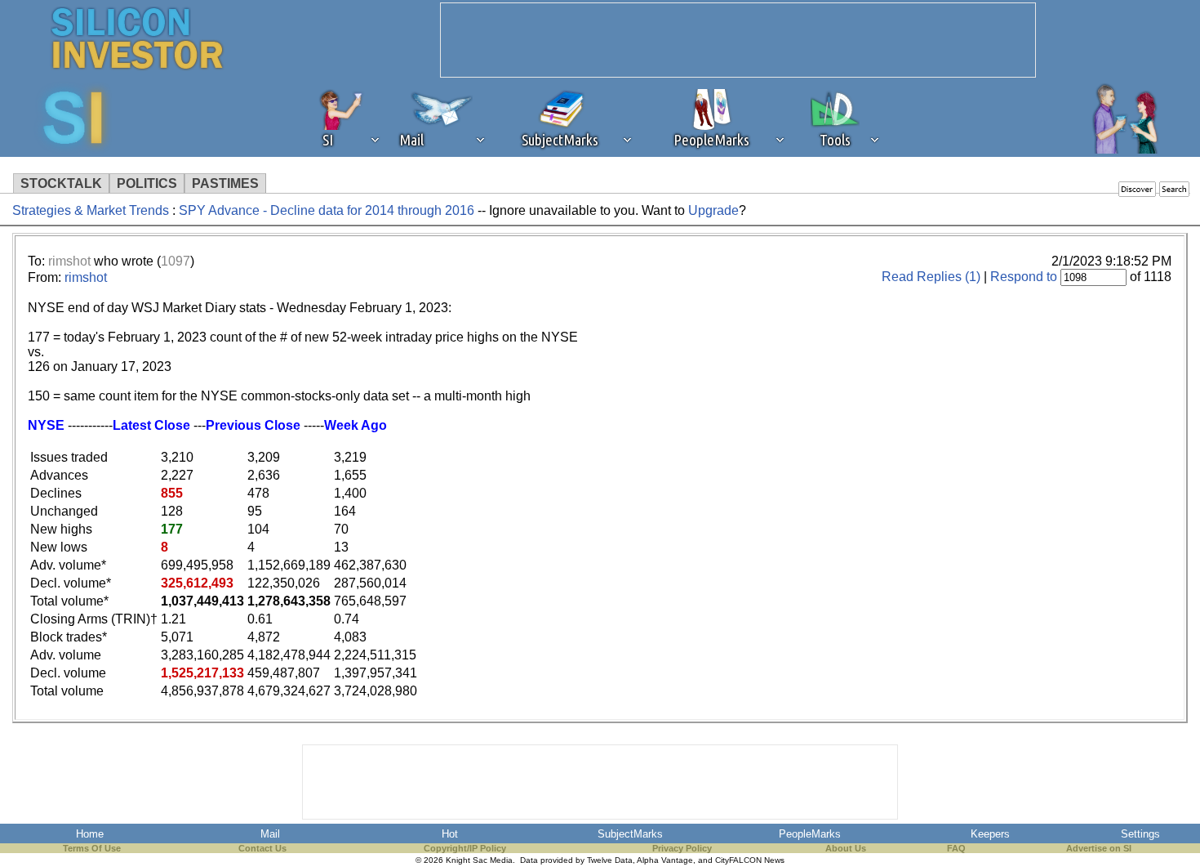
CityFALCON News (749, 860)
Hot (450, 834)
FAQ (956, 848)
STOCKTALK (61, 183)
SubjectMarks (630, 834)
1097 (175, 261)
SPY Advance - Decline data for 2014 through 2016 (328, 210)
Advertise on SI (1098, 848)
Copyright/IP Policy (465, 848)
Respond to (1023, 277)
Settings (1140, 834)
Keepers (990, 834)
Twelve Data (610, 860)
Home (90, 834)
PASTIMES (225, 183)
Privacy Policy (682, 848)
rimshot (69, 261)
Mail (270, 834)
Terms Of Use (92, 848)
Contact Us (262, 848)
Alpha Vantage (665, 860)
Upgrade (713, 210)
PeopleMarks (810, 834)
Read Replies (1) (931, 277)
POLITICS (147, 183)
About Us (845, 848)
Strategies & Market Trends (90, 210)
